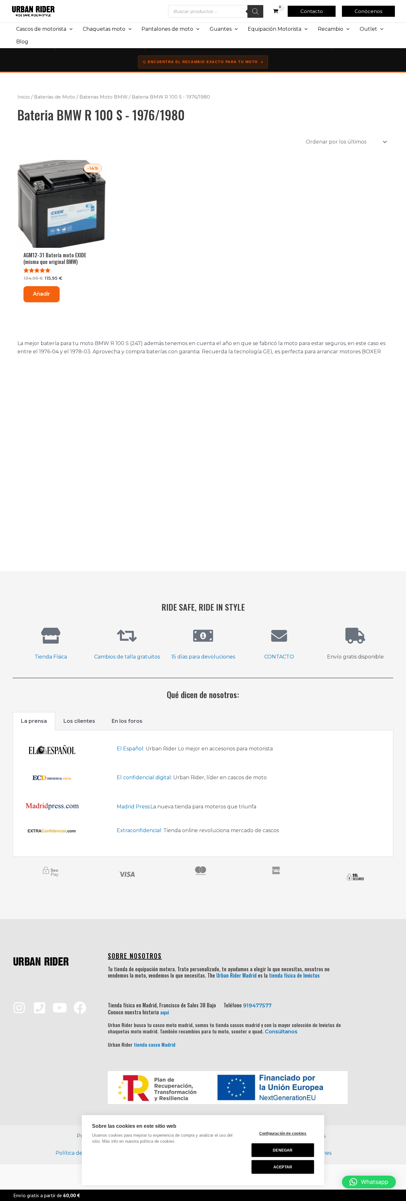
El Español (130, 749)
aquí (164, 1012)
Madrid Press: (133, 807)
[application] (69, 29)
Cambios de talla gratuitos (127, 657)
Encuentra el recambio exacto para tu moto (203, 62)
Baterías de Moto (54, 97)
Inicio (23, 97)
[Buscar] (255, 11)
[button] (312, 11)
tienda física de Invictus (294, 975)
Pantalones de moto (167, 29)
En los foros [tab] (127, 721)
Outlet (368, 29)
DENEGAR (282, 1150)
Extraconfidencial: (139, 830)
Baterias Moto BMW (103, 97)
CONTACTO (279, 657)
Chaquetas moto (104, 29)
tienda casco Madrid (154, 1044)
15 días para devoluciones (203, 657)
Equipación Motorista (274, 29)
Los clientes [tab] (79, 721)
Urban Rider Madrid (236, 975)
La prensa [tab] (34, 721)
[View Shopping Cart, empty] (275, 11)
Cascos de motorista (41, 29)
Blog (22, 42)
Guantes (221, 29)
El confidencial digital (144, 777)
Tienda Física (51, 657)
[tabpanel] (203, 793)
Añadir (41, 294)
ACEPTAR (282, 1167)
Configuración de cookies (283, 1133)
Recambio (330, 29)
